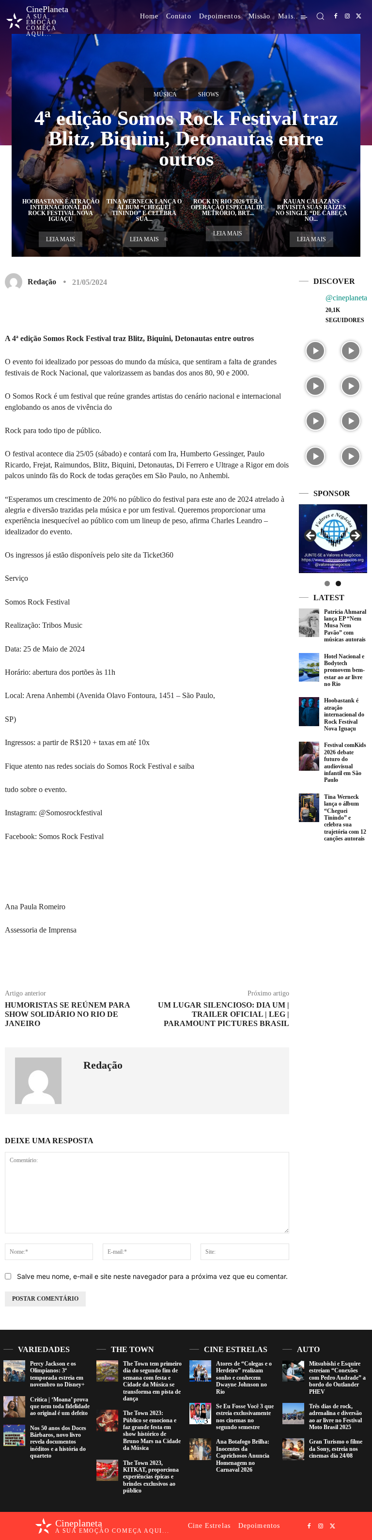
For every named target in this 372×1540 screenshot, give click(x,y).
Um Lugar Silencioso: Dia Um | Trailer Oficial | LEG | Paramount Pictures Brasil (223, 1014)
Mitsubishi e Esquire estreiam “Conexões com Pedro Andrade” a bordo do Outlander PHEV (337, 1377)
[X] (359, 16)
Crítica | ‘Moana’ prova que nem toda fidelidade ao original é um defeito (60, 1406)
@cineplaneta (346, 298)
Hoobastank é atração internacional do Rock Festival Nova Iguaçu (60, 210)
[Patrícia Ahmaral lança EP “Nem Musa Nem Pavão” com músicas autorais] (309, 622)
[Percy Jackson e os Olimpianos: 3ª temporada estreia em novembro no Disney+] (14, 1371)
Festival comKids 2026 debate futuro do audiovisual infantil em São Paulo (345, 762)
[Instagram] (347, 16)
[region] (333, 538)
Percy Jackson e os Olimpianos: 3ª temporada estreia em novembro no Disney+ (57, 1374)
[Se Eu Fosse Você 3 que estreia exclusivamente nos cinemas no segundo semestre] (200, 1414)
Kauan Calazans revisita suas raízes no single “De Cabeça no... (311, 210)
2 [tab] (338, 583)
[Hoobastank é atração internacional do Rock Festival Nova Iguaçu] (309, 711)
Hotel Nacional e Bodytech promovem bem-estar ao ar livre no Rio (344, 670)
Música (165, 94)
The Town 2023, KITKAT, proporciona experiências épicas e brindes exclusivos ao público (151, 1477)
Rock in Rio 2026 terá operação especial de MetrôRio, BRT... (227, 207)
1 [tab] (327, 583)
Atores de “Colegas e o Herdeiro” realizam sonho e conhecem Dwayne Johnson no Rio (244, 1377)
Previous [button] (311, 536)
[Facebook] (335, 16)
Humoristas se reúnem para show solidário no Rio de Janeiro (67, 1014)
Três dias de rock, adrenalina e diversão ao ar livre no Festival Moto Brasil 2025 (335, 1417)
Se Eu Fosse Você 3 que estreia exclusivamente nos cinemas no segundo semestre (245, 1417)
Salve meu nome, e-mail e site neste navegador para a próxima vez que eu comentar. (152, 1276)
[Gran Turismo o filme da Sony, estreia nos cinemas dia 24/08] (293, 1449)
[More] (254, 310)
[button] (320, 16)
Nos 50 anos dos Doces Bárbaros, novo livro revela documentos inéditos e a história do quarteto (58, 1442)
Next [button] (355, 536)
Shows (208, 94)
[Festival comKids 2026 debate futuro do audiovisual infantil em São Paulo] (309, 756)
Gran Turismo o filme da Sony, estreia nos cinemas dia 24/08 (335, 1448)
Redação (42, 282)
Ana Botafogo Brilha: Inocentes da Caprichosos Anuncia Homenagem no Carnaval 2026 (242, 1455)
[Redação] (15, 282)
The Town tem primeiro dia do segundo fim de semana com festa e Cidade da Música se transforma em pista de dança (152, 1381)
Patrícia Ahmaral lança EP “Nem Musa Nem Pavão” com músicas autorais (345, 625)
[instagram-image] (315, 350)
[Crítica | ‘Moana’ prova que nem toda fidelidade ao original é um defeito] (14, 1407)
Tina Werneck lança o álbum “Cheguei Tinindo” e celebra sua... (144, 210)
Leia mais (60, 239)
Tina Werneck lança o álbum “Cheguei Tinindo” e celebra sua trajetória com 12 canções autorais (345, 817)
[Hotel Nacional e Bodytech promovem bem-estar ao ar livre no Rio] (309, 667)
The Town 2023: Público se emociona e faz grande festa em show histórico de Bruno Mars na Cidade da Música (152, 1430)
